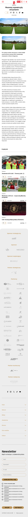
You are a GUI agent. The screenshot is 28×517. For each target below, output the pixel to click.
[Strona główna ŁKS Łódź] (14, 3)
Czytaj (22, 176)
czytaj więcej (6, 487)
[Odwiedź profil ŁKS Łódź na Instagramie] (10, 392)
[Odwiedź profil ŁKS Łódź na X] (14, 392)
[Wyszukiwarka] (24, 1)
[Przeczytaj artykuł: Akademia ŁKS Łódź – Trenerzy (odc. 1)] (14, 162)
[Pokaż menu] (3, 1)
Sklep (7, 507)
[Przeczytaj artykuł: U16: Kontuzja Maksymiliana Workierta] (14, 208)
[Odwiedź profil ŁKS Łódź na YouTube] (20, 392)
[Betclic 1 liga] (20, 1)
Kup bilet (18, 507)
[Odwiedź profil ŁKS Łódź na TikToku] (17, 392)
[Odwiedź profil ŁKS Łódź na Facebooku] (7, 392)
